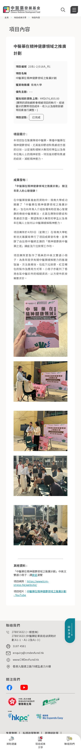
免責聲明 (11, 733)
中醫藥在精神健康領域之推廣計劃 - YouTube (40, 593)
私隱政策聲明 (31, 733)
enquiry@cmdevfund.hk (28, 653)
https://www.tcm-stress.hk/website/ (31, 583)
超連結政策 (52, 733)
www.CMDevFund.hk (26, 659)
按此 (34, 575)
